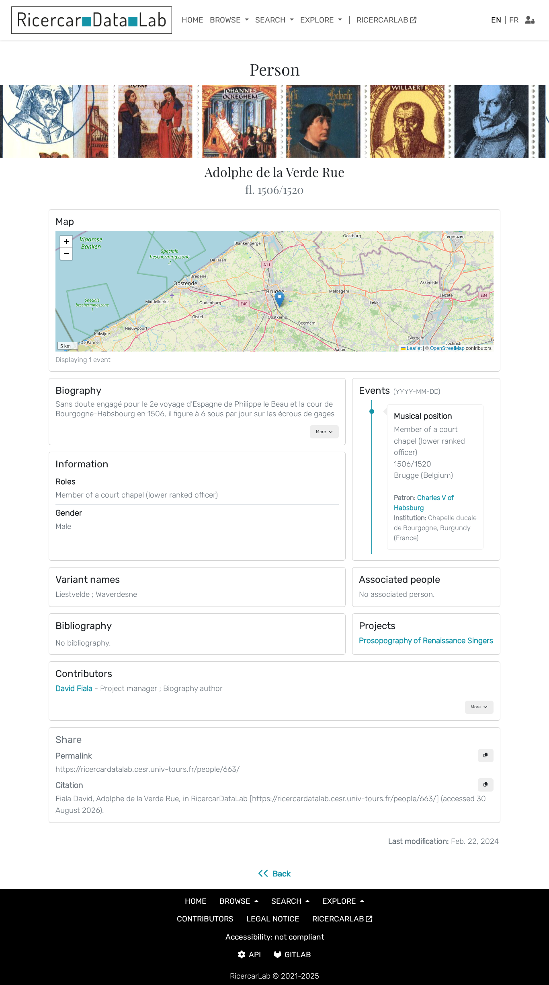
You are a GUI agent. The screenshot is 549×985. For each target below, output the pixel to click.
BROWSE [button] (226, 20)
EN (496, 20)
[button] (279, 299)
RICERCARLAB (382, 20)
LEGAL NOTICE (272, 918)
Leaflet (414, 347)
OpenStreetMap (447, 347)
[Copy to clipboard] (486, 755)
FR (513, 20)
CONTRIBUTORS (205, 918)
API (255, 954)
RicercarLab (250, 976)
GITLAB (298, 954)
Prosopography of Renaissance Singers (426, 640)
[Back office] (530, 20)
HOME (192, 20)
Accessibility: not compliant (274, 937)
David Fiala (74, 688)
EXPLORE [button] (318, 20)
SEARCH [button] (271, 20)
